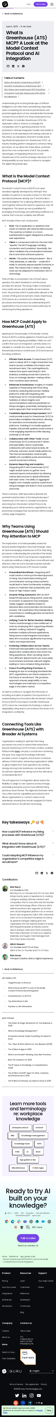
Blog (22, 1312)
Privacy (44, 1384)
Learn (22, 1281)
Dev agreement (32, 1384)
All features (7, 1300)
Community (25, 1306)
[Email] (8, 66)
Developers (25, 1300)
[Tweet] (18, 66)
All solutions (7, 1306)
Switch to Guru (8, 1352)
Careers (5, 1331)
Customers (25, 1287)
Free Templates (8, 1358)
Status (41, 1287)
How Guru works (9, 1287)
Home (4, 1256)
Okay (49, 1410)
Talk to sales (41, 4)
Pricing (5, 1281)
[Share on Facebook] (23, 66)
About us (6, 1337)
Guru (17, 751)
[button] (51, 4)
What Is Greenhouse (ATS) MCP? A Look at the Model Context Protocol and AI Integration (25, 1260)
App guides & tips (27, 1256)
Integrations (7, 1293)
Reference (13, 1256)
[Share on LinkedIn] (13, 66)
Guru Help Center (45, 1281)
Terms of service (16, 1384)
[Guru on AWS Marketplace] (28, 1357)
